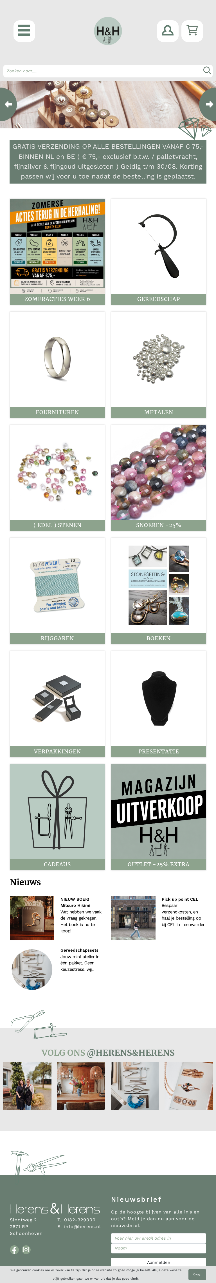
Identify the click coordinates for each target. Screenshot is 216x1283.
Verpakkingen (57, 751)
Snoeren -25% (158, 525)
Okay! (197, 1274)
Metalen (158, 412)
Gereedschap (158, 299)
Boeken (159, 638)
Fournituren (57, 412)
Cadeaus (57, 864)
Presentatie (158, 751)
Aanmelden (158, 1262)
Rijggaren (57, 638)
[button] (24, 31)
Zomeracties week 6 (57, 299)
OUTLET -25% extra (159, 864)
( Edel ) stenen (57, 525)
